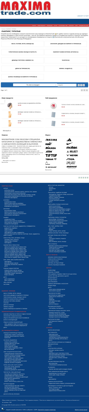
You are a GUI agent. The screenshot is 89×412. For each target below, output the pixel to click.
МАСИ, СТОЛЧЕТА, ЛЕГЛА (55, 387)
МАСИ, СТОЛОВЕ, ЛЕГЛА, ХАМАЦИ (12, 293)
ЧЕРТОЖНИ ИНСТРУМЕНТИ (56, 321)
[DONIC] (76, 167)
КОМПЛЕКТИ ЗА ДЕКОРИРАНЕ (12, 378)
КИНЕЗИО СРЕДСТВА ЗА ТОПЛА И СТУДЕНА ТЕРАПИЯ (17, 314)
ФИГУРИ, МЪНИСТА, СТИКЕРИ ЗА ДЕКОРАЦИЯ (16, 377)
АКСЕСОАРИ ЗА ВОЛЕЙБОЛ (56, 207)
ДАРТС (5, 277)
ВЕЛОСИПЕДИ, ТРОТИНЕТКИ (56, 219)
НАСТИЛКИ (6, 284)
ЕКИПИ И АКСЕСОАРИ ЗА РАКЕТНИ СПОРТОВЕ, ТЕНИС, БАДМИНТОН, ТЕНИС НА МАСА (21, 234)
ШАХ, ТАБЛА (52, 228)
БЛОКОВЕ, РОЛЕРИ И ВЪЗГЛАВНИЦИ (58, 246)
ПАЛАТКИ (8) (65, 60)
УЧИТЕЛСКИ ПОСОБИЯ (54, 319)
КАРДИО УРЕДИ (52, 285)
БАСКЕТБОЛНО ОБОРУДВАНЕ (11, 215)
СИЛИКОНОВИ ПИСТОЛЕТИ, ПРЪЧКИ (13, 375)
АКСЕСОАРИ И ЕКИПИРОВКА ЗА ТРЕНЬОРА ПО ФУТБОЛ (18, 196)
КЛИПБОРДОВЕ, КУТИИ (10, 368)
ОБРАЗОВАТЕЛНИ (53, 334)
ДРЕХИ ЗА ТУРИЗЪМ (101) (22, 68)
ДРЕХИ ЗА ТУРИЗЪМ (9, 305)
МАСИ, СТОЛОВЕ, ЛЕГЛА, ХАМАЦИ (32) (22, 43)
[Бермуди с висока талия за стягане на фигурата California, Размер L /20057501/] (10, 114)
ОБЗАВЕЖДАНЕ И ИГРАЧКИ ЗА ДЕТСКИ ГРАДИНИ (60, 386)
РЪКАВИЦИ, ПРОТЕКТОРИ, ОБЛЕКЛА (13, 264)
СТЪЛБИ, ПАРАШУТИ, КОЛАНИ (56, 200)
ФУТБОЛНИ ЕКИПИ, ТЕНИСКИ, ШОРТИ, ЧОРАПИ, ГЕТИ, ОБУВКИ (20, 191)
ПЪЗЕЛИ (50, 377)
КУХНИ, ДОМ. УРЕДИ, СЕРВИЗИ (57, 375)
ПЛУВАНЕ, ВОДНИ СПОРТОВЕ (11, 268)
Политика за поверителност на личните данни (52, 400)
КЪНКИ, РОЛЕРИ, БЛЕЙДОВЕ (56, 222)
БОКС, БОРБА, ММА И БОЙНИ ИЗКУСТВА (14, 259)
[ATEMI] (55, 151)
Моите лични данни (81, 410)
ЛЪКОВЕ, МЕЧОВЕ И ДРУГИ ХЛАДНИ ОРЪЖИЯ (60, 369)
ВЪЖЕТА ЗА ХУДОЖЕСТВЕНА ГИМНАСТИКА (15, 250)
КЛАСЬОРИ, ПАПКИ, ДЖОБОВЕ (12, 367)
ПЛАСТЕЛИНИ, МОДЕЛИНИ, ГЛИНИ (13, 348)
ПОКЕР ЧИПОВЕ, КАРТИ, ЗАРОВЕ (57, 231)
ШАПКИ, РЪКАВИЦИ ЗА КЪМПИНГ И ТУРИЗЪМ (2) (22, 77)
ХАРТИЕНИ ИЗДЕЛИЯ (9, 384)
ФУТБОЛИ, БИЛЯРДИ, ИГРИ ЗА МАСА (58, 339)
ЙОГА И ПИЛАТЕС (52, 244)
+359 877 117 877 (82, 16)
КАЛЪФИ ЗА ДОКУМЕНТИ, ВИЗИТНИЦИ (14, 370)
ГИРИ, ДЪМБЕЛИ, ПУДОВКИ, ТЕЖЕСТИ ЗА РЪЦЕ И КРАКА (62, 274)
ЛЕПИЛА (51, 298)
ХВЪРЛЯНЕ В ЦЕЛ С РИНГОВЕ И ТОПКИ (59, 353)
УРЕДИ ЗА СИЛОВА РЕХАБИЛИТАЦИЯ (13, 322)
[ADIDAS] (76, 139)
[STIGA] (76, 159)
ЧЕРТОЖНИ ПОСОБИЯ (54, 301)
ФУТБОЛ (6, 188)
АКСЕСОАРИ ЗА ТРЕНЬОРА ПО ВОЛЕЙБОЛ (15, 205)
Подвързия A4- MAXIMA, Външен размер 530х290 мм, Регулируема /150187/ (74, 113)
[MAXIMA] (55, 139)
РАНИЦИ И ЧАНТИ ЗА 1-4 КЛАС (57, 312)
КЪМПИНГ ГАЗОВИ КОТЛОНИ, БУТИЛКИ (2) (65, 52)
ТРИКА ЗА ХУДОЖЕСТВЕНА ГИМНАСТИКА (15, 254)
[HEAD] (55, 163)
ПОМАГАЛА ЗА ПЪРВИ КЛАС (56, 296)
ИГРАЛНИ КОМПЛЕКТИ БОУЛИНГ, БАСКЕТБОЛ (60, 354)
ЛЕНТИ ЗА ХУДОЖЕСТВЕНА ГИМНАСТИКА (15, 248)
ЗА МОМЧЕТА (51, 367)
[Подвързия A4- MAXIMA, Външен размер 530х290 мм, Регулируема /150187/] (53, 114)
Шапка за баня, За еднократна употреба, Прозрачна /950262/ (30, 103)
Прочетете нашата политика (47, 410)
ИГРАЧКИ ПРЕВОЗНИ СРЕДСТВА (56, 361)
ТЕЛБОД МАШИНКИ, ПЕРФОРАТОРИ (13, 353)
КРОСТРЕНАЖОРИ (52, 281)
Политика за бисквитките (72, 400)
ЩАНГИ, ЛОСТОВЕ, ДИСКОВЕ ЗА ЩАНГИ (58, 276)
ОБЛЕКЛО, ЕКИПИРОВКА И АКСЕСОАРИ (58, 283)
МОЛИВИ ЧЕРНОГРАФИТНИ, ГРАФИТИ (14, 336)
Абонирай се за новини (9, 160)
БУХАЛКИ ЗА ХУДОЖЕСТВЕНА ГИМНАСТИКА (15, 251)
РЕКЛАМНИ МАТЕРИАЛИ (54, 306)
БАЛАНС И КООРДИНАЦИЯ (10, 320)
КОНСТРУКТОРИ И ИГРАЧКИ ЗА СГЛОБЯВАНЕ (59, 342)
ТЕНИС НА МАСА (8, 229)
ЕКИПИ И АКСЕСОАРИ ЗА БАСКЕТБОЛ (14, 212)
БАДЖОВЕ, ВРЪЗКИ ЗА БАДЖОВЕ (12, 362)
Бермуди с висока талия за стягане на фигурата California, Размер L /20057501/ (30, 112)
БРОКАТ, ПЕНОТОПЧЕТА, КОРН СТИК (13, 381)
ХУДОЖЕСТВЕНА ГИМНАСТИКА (11, 245)
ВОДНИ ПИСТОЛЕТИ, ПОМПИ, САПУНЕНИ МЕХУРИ (62, 383)
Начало (3, 29)
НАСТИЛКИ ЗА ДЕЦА (54, 389)
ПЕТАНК (51, 187)
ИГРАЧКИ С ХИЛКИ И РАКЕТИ (56, 350)
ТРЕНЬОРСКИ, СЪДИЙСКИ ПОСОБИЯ (57, 192)
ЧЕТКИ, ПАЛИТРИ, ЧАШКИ (11, 346)
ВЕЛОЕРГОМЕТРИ (52, 278)
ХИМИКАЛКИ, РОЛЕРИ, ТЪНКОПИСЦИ (14, 335)
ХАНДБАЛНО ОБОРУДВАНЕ (11, 224)
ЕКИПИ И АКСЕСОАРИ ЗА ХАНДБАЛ (13, 221)
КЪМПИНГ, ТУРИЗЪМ (8, 291)
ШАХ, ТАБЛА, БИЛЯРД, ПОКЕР (55, 226)
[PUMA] (55, 143)
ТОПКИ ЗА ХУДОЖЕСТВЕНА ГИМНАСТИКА (15, 253)
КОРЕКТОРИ (7, 337)
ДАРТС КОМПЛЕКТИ (9, 279)
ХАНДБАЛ (6, 217)
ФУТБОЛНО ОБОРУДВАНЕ (10, 197)
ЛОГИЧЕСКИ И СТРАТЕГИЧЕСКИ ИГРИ (58, 337)
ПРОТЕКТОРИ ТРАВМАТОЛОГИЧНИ (12, 316)
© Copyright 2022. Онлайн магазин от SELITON (14, 405)
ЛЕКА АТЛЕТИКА (8, 282)
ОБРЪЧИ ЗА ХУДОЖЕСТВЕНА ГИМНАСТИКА (15, 247)
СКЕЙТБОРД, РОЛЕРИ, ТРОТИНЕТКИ (57, 217)
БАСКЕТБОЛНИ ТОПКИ (10, 210)
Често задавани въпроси (31, 400)
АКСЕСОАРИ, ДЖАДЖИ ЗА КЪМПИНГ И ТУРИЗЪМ (16, 295)
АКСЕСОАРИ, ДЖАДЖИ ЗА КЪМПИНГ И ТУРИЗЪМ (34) (65, 43)
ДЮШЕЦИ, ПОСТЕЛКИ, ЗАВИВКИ (12, 301)
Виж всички (5, 162)
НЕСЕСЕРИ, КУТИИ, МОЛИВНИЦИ (57, 314)
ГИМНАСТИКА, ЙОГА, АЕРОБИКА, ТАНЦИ (14, 238)
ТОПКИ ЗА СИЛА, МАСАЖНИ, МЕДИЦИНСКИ (15, 325)
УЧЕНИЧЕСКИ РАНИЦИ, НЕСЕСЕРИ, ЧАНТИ (59, 310)
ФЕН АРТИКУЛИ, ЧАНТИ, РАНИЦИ (57, 241)
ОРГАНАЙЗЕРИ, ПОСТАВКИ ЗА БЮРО (13, 358)
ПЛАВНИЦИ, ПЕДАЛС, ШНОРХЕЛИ (13, 273)
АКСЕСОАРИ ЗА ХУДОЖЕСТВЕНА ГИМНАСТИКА (16, 257)
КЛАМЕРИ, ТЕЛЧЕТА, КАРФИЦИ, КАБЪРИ (14, 355)
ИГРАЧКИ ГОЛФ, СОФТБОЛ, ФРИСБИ (58, 357)
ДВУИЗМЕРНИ (52, 379)
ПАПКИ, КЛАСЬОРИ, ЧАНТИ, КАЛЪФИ (13, 365)
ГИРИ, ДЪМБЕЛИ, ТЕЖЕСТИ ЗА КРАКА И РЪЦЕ (15, 324)
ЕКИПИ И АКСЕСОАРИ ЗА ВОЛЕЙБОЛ (13, 203)
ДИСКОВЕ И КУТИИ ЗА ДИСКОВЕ (12, 359)
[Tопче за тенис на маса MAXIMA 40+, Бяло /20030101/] (53, 106)
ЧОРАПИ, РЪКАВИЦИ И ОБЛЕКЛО (57, 252)
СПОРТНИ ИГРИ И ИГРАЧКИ (55, 348)
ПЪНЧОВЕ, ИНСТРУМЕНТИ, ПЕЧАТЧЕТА (14, 374)
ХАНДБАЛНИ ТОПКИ (9, 219)
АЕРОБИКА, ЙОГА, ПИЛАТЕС (11, 239)
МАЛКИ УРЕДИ (51, 270)
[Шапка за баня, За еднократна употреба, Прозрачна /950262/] (10, 106)
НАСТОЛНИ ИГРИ (52, 332)
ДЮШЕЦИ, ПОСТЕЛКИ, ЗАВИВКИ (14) (22, 60)
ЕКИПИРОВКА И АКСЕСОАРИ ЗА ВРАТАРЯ (14, 193)
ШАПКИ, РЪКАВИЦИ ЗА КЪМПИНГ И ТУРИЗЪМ (15, 308)
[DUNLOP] (55, 167)
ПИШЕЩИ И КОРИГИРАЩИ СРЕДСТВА (13, 333)
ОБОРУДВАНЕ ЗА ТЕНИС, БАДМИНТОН (14, 232)
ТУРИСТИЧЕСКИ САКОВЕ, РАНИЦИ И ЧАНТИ (15, 297)
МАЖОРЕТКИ (52, 188)
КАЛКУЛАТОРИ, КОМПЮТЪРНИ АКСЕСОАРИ (15, 361)
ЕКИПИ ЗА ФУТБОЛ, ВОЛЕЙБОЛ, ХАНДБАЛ (59, 209)
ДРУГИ (6, 266)
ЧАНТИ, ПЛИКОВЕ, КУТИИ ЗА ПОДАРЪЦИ (14, 390)
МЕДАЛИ (51, 240)
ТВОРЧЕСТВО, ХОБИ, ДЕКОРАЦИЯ (12, 372)
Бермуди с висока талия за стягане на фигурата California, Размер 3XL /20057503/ (30, 121)
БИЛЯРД (51, 229)
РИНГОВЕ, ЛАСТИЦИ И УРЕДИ (56, 250)
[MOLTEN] (76, 147)
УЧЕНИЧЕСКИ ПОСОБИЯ (54, 293)
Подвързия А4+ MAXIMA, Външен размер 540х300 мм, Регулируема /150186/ (74, 122)
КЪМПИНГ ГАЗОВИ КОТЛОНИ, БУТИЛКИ (14, 299)
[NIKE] (76, 143)
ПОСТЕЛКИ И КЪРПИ (54, 249)
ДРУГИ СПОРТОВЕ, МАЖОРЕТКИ (56, 185)
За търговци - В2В (6, 402)
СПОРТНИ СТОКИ (7, 186)
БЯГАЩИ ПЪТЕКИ (52, 280)
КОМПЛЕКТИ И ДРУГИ (10, 345)
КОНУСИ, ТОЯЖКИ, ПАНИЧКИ (56, 197)
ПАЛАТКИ (6, 303)
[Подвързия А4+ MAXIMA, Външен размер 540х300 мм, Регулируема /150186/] (53, 123)
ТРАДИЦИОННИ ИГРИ (54, 336)
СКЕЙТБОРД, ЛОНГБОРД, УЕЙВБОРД (58, 223)
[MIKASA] (55, 147)
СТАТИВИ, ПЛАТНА (9, 380)
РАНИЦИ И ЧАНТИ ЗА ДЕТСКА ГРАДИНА (59, 315)
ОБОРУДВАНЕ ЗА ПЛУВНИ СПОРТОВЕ (14, 272)
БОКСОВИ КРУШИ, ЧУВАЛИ (11, 263)
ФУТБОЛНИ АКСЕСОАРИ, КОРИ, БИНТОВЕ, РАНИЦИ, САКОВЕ (19, 194)
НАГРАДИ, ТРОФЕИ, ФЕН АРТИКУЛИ (57, 235)
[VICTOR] (76, 155)
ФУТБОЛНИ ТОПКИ (9, 190)
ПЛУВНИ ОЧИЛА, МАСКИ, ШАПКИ (13, 270)
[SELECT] (76, 151)
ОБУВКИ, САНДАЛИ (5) (65, 68)
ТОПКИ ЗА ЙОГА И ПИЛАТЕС (56, 247)
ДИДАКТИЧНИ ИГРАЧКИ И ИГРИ (57, 390)
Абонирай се (7, 130)
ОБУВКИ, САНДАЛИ (8, 306)
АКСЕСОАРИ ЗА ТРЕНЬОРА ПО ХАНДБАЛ (14, 222)
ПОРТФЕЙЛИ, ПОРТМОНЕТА (56, 308)
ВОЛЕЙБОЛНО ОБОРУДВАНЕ (11, 206)
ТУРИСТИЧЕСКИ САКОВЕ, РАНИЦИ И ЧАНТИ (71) (23, 52)
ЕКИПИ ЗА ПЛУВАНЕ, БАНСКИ (56, 212)
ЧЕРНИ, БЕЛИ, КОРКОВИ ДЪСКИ (57, 289)
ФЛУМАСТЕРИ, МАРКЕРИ (10, 342)
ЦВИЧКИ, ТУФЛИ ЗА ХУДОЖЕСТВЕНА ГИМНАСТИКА (17, 256)
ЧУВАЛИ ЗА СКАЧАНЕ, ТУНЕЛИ (57, 356)
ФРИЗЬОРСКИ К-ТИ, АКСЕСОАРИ (57, 373)
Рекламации (21, 400)
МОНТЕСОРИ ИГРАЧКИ (54, 330)
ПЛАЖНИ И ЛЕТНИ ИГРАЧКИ (55, 381)
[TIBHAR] (55, 159)
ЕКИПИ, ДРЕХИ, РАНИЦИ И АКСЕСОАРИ (58, 204)
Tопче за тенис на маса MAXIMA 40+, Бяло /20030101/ (74, 104)
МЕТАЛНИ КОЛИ (53, 363)
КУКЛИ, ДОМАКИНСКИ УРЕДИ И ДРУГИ (58, 371)
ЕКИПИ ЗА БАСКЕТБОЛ (54, 206)
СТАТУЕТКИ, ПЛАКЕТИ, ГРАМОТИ (57, 238)
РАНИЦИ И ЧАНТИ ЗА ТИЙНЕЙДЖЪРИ (58, 317)
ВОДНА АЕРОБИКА (9, 275)
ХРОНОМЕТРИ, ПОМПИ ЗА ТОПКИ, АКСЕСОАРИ (61, 194)
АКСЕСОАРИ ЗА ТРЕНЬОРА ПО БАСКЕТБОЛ (15, 213)
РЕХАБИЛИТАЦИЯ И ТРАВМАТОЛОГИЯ (14, 311)
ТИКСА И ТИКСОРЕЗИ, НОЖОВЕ (12, 356)
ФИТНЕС (49, 268)
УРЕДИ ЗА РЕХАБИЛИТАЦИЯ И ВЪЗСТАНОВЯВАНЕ (16, 318)
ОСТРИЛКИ (52, 302)
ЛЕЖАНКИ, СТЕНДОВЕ (53, 272)
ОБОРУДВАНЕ (7, 242)
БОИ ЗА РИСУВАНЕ (9, 349)
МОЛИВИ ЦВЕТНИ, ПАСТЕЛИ (11, 343)
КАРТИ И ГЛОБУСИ (53, 304)
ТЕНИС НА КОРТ (8, 231)
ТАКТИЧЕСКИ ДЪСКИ (54, 199)
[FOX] (76, 163)
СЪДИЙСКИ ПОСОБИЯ (54, 196)
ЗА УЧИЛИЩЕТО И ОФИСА (10, 330)
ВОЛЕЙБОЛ (6, 200)
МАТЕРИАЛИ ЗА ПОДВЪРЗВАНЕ (57, 295)
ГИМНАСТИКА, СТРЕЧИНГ (11, 241)
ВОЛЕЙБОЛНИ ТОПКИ (10, 202)
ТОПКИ (51, 352)
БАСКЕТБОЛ (7, 208)
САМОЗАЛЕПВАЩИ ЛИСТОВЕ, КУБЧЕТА (14, 385)
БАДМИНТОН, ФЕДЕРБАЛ (10, 228)
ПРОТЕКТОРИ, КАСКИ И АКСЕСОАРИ (58, 221)
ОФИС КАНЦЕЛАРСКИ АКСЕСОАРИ (12, 352)
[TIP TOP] (55, 155)
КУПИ (50, 237)
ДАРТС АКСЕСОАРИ (9, 280)
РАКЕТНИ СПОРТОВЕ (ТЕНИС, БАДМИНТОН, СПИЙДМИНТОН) (19, 226)
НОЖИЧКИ (51, 299)
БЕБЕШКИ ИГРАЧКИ (53, 344)
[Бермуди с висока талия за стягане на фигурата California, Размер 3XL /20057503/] (10, 123)
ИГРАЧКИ (49, 327)
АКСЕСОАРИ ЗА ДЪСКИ (55, 291)
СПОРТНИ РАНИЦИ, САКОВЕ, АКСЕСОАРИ (59, 213)
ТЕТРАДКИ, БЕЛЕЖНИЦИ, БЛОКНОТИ (13, 388)
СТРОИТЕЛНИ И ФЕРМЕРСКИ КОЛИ (58, 365)
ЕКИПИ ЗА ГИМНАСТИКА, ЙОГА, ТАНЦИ (59, 210)
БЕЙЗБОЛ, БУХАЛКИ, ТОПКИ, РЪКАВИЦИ (58, 233)
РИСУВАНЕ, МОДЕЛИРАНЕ (10, 340)
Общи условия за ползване (9, 400)
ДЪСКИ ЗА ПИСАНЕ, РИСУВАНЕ (11, 394)
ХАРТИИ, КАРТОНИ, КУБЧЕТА (11, 387)
